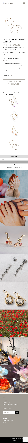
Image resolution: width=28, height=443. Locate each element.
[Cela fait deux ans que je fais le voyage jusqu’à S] (14, 379)
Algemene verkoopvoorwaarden (10, 404)
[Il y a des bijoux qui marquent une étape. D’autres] (14, 296)
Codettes (14, 440)
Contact (5, 400)
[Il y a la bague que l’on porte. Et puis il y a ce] (14, 184)
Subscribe (14, 156)
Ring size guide (6, 402)
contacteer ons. (7, 60)
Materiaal (6, 75)
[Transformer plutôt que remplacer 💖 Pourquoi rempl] (14, 268)
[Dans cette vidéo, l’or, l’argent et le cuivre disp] (14, 351)
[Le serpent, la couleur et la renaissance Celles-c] (14, 240)
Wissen (11, 75)
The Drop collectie (7, 422)
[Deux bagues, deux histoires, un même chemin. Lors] (14, 212)
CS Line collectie (6, 425)
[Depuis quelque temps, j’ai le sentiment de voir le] (14, 323)
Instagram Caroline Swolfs (14, 167)
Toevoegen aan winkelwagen (14, 82)
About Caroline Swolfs (8, 420)
